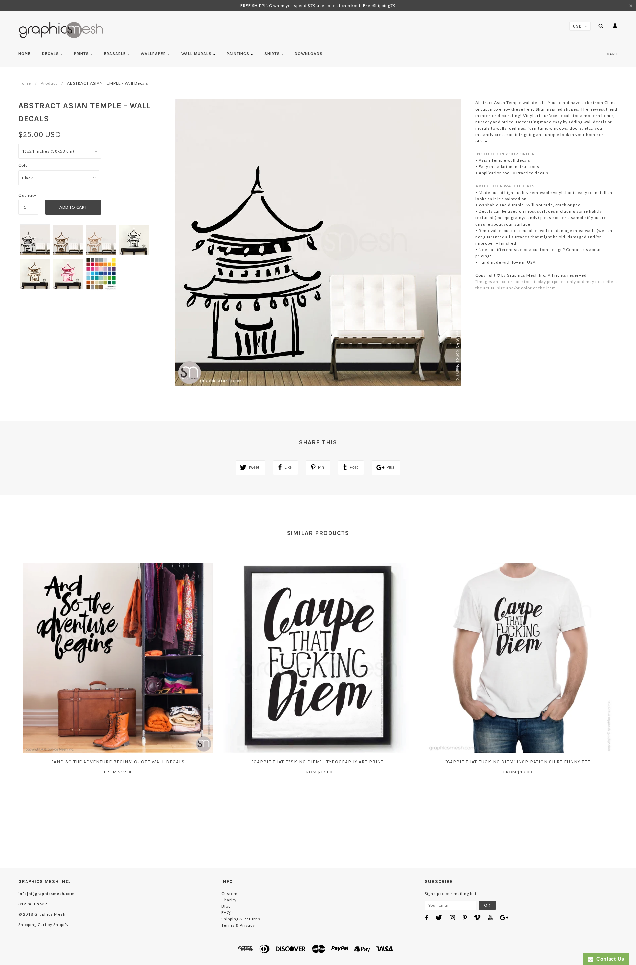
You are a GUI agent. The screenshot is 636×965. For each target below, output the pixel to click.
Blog (226, 906)
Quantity (27, 195)
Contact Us (608, 959)
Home (25, 83)
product (49, 83)
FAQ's (227, 912)
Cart (612, 54)
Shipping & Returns (240, 918)
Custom (229, 893)
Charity (229, 899)
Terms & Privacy (238, 925)
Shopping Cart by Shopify (43, 924)
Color (24, 165)
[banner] (61, 30)
